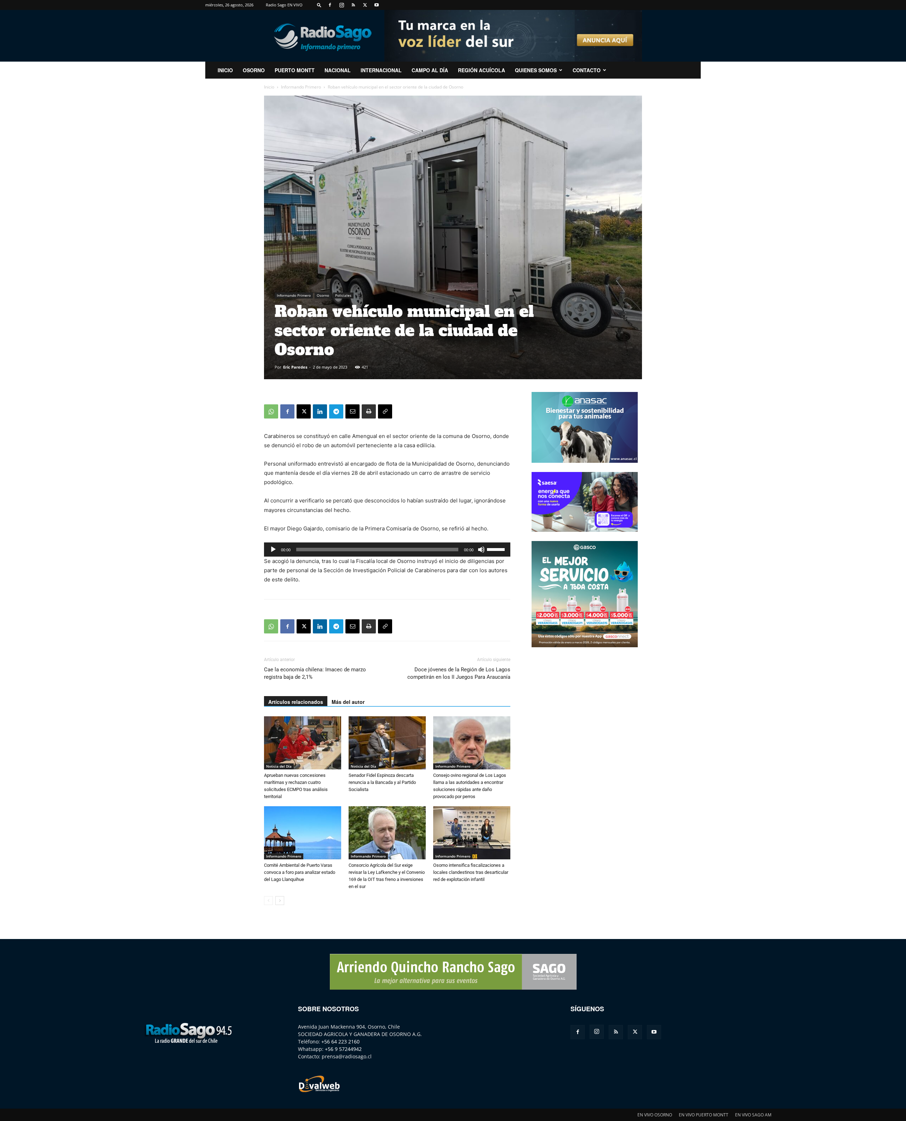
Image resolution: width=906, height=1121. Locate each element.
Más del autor (348, 701)
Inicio (269, 87)
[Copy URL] (385, 411)
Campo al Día (430, 70)
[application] (387, 549)
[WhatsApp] (271, 411)
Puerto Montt (295, 70)
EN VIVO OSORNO (654, 1115)
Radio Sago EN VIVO (284, 4)
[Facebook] (330, 5)
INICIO (225, 70)
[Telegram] (336, 411)
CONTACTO (587, 70)
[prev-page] (268, 900)
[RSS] (353, 5)
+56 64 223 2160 (340, 1041)
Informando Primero (301, 87)
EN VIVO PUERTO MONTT (703, 1115)
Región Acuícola (481, 70)
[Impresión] (369, 411)
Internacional (381, 70)
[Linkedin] (320, 411)
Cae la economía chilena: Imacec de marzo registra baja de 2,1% (315, 673)
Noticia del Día (279, 766)
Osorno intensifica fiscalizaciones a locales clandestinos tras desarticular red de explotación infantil (470, 872)
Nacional (338, 70)
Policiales (343, 295)
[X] (365, 5)
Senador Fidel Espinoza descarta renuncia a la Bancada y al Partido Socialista (382, 782)
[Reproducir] (273, 549)
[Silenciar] (481, 549)
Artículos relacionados (295, 701)
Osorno (254, 70)
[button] (319, 4)
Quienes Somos (536, 70)
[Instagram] (341, 5)
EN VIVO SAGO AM (753, 1115)
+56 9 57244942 (343, 1049)
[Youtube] (376, 5)
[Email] (352, 411)
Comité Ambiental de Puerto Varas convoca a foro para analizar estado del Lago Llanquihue (299, 872)
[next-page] (279, 900)
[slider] (497, 548)
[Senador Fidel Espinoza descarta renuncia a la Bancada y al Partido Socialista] (387, 742)
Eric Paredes (295, 367)
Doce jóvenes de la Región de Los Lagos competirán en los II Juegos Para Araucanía (458, 673)
